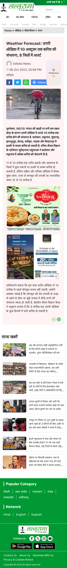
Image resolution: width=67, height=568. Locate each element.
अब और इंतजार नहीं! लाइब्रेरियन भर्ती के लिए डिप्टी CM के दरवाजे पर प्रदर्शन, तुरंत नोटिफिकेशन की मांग (45, 349)
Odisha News (22, 63)
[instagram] (44, 538)
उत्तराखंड (25, 24)
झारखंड (43, 24)
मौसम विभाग (29, 30)
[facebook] (31, 538)
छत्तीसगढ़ (24, 497)
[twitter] (37, 538)
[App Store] (44, 546)
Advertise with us (43, 555)
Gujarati (36, 514)
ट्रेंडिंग (47, 17)
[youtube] (50, 538)
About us (24, 555)
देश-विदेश (20, 17)
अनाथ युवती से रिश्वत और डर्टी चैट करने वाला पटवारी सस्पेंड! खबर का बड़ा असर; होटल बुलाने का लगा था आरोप (46, 405)
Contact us (10, 555)
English (21, 514)
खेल (59, 17)
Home (8, 30)
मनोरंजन (34, 17)
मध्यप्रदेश (53, 24)
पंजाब (50, 491)
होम (7, 17)
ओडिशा (18, 30)
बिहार (35, 24)
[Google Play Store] (21, 546)
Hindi (7, 514)
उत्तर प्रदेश (14, 24)
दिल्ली (4, 24)
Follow (42, 82)
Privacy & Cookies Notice (18, 559)
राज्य (40, 30)
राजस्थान (37, 491)
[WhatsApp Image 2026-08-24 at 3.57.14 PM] (33, 278)
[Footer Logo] (33, 530)
